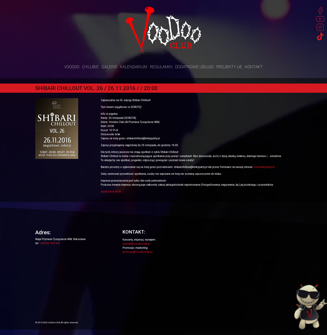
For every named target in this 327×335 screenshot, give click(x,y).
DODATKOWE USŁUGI (194, 66)
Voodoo (71, 66)
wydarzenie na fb (111, 191)
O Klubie (90, 66)
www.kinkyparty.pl (264, 167)
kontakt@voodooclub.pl (136, 243)
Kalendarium (133, 66)
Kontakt (254, 66)
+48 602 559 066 (50, 243)
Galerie (109, 66)
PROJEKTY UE (229, 66)
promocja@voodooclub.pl (137, 252)
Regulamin (161, 66)
